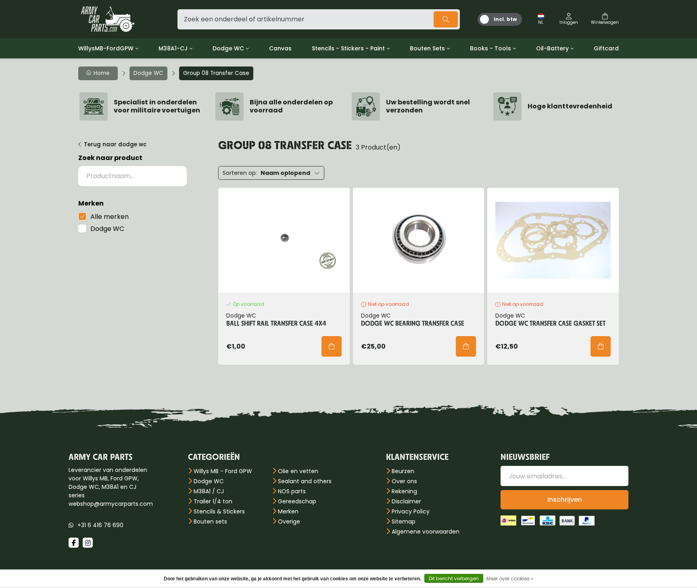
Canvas (280, 48)
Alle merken (109, 216)
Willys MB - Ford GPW (223, 471)
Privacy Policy (411, 511)
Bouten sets (210, 521)
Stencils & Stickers (219, 511)
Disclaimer (406, 501)
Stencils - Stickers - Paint (348, 48)
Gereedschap (297, 501)
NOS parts (292, 491)
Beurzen (403, 471)
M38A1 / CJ (209, 491)
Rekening (404, 491)
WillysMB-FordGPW (106, 48)
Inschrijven (564, 499)
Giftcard (606, 48)
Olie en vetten (298, 471)
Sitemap (403, 521)
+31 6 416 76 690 (100, 525)
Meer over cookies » (509, 578)
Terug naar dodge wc (115, 144)
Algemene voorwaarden (425, 532)
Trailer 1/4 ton (213, 501)
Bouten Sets (427, 48)
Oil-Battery (552, 48)
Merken (288, 511)
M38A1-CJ (173, 48)
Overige (289, 521)
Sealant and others (305, 481)
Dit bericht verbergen (454, 578)
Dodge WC (228, 48)
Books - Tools (490, 48)
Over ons (404, 481)
